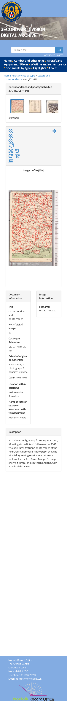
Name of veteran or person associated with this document (18, 407)
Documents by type (18, 68)
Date (11, 377)
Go (59, 50)
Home (8, 60)
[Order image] (18, 156)
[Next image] (55, 131)
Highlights (39, 68)
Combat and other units (29, 60)
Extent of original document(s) (18, 357)
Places (24, 64)
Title (11, 306)
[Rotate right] (12, 156)
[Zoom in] (12, 136)
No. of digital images (16, 326)
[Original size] (12, 141)
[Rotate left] (18, 151)
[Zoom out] (12, 131)
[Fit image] (12, 146)
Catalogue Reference (14, 340)
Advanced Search (53, 55)
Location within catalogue (17, 385)
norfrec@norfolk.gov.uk (28, 678)
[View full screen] (11, 151)
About (52, 68)
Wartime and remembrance (48, 64)
